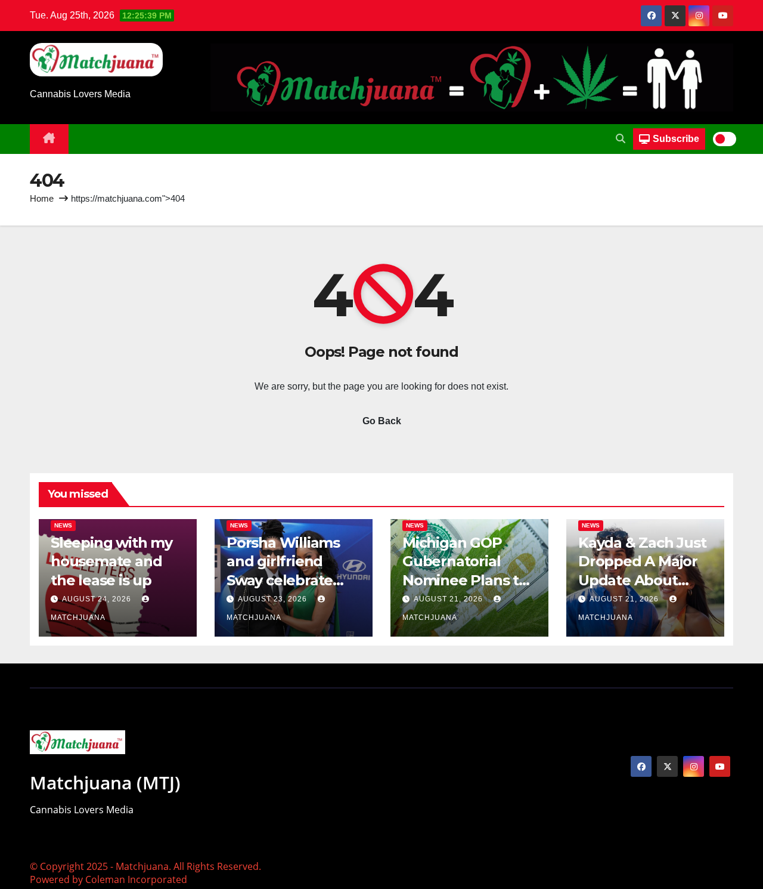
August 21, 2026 (449, 599)
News (63, 525)
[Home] (49, 139)
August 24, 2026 (98, 599)
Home (42, 198)
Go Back (381, 421)
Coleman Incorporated (136, 879)
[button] (620, 139)
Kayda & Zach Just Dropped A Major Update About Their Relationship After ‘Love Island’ (642, 580)
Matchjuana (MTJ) (105, 782)
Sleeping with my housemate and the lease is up (111, 561)
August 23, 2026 (273, 599)
